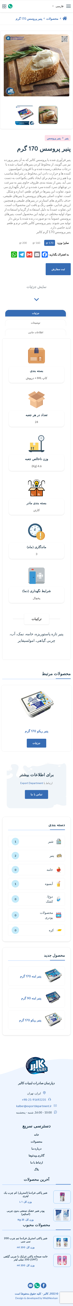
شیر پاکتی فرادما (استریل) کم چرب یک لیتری (25, 1194)
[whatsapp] (10, 6)
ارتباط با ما (36, 1162)
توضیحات (35, 322)
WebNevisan (50, 1298)
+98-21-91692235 (34, 1099)
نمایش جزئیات (36, 287)
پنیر (66, 138)
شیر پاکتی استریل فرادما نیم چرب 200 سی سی (25, 1240)
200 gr (23, 242)
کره (57, 930)
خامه (52, 870)
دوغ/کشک (49, 898)
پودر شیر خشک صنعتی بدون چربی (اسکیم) (26, 1212)
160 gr (36, 242)
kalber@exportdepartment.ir (34, 1106)
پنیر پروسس (54, 138)
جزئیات (35, 313)
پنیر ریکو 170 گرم (36, 731)
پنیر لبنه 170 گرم (30, 976)
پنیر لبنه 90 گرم (31, 998)
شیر (57, 841)
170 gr (49, 242)
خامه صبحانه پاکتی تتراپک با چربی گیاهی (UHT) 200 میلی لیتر (25, 1258)
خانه (36, 1134)
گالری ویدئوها (36, 1155)
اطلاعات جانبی (35, 332)
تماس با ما (36, 794)
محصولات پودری (46, 915)
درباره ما (36, 1148)
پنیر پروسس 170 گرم (29, 18)
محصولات (51, 18)
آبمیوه (52, 884)
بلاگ (36, 1169)
